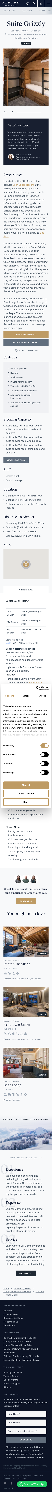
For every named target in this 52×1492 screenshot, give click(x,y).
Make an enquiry (26, 334)
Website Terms (10, 1376)
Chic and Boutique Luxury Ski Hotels (21, 1356)
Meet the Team (10, 1321)
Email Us (7, 1310)
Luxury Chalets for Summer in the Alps (21, 1360)
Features (27, 11)
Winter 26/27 (26, 590)
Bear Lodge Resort (23, 184)
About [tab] (42, 696)
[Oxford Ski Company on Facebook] (11, 1483)
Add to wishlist (29, 350)
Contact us (26, 901)
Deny (26, 802)
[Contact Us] (41, 3)
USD (21, 642)
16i (11, 1488)
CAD (35, 642)
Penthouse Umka (16, 1024)
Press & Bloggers (11, 1383)
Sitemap (7, 1387)
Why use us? (25, 1273)
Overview (9, 11)
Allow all (26, 785)
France (24, 30)
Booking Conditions (12, 1372)
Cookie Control (10, 1379)
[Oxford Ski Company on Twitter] (5, 1483)
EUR (15, 642)
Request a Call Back (13, 1318)
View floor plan (16, 460)
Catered (26, 43)
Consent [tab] (9, 696)
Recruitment (9, 1325)
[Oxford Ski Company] (9, 3)
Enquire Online (10, 1314)
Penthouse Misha (16, 964)
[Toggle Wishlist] (27, 3)
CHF (28, 642)
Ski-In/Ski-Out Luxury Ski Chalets (19, 1338)
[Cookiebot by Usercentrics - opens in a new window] (37, 688)
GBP (8, 642)
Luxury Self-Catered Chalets (17, 1341)
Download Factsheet (26, 342)
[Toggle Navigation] (48, 3)
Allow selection (26, 793)
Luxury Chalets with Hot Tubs (17, 1345)
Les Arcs (15, 30)
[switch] (44, 754)
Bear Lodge (12, 1085)
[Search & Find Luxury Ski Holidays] (34, 3)
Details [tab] (26, 696)
